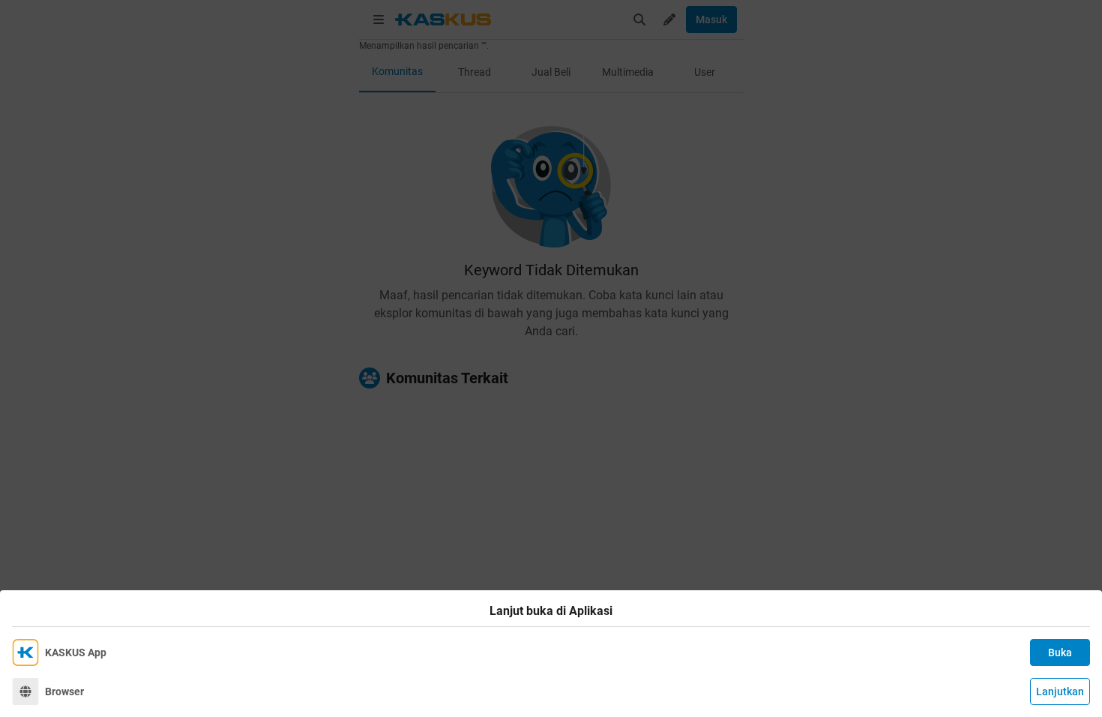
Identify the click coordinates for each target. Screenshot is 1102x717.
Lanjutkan (1060, 692)
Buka (1060, 652)
